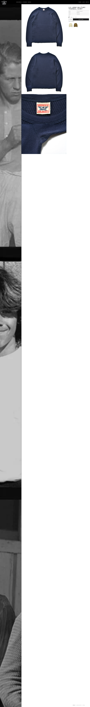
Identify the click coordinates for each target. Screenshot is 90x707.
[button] (43, 26)
